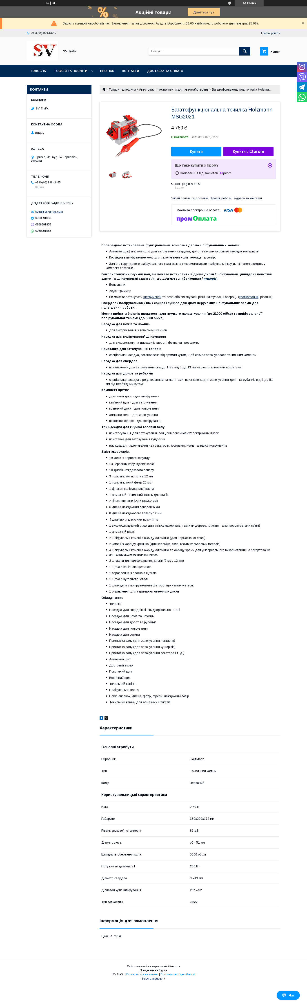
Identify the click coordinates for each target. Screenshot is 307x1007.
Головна (38, 71)
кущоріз (210, 278)
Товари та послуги (70, 71)
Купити (196, 152)
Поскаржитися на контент (142, 974)
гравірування (248, 297)
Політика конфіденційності (177, 974)
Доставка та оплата (165, 71)
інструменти (152, 297)
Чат (291, 995)
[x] (106, 719)
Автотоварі (147, 89)
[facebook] (101, 719)
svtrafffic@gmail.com (49, 211)
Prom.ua (174, 966)
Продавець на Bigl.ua (153, 970)
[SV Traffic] (42, 59)
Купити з (240, 152)
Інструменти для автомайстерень (183, 89)
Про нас (107, 71)
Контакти (130, 71)
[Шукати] (244, 51)
